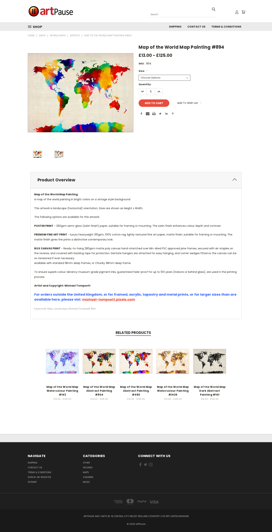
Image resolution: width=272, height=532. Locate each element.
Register (46, 477)
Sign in (32, 477)
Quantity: (145, 84)
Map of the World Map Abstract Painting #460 (136, 391)
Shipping (175, 27)
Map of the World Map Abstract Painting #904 (99, 391)
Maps (86, 472)
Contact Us (196, 27)
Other (86, 462)
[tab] (136, 180)
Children (88, 477)
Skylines (88, 467)
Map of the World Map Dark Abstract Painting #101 (210, 391)
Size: (143, 71)
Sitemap (32, 482)
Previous (262, 520)
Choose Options (62, 360)
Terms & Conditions (226, 27)
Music (86, 482)
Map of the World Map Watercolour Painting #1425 (173, 391)
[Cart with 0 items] (243, 12)
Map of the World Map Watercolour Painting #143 (62, 391)
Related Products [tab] (133, 332)
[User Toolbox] (237, 12)
